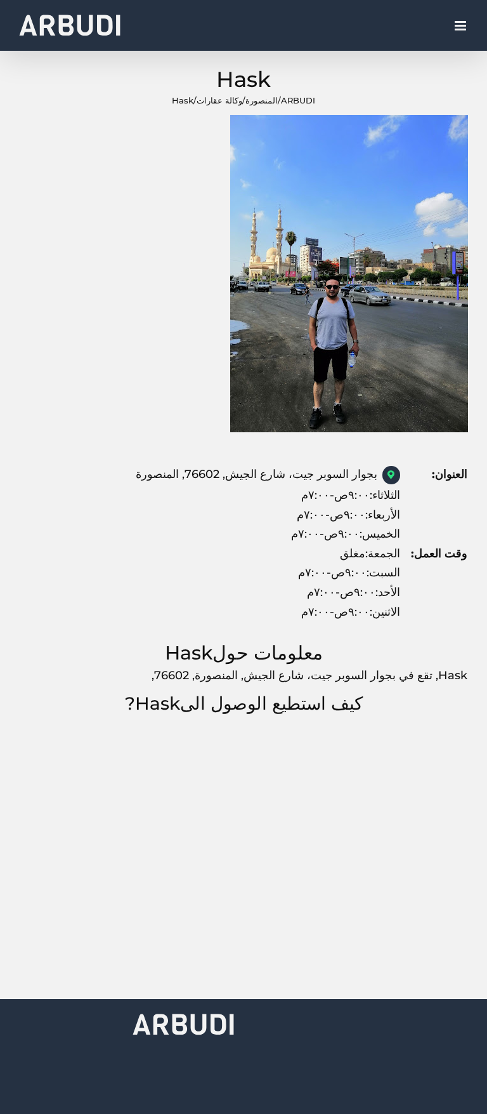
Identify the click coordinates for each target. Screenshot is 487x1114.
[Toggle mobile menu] (461, 25)
